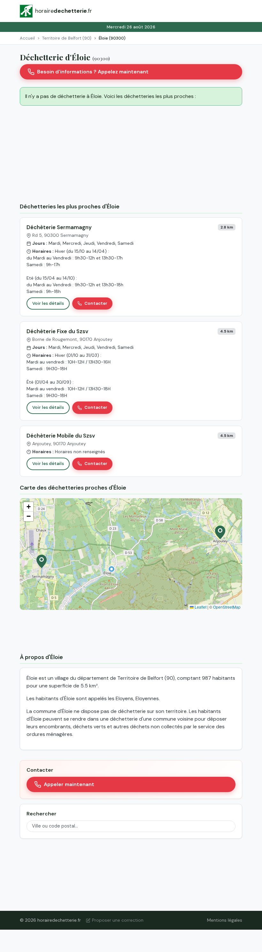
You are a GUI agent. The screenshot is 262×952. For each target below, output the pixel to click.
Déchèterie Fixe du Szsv (57, 331)
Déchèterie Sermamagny (59, 227)
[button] (111, 569)
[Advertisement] (131, 155)
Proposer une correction (117, 920)
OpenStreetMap (227, 607)
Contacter (95, 303)
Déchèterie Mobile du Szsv (61, 435)
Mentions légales (224, 920)
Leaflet (200, 607)
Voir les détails (48, 303)
